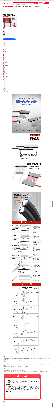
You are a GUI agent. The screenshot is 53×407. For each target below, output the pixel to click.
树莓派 (19, 4)
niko (23, 4)
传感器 (21, 4)
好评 (3, 403)
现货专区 (15, 6)
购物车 (47, 3)
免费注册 (27, 0)
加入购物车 (4, 81)
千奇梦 (5, 89)
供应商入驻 (30, 6)
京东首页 (5, 0)
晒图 (3, 402)
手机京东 (49, 0)
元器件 (3, 7)
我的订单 (30, 0)
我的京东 (32, 0)
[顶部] (52, 405)
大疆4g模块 (28, 4)
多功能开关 (4, 10)
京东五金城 (26, 6)
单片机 (25, 4)
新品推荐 (19, 6)
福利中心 (23, 6)
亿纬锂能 (17, 4)
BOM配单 (42, 3)
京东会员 (36, 0)
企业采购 (38, 0)
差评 (3, 404)
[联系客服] (52, 202)
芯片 (30, 4)
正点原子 (14, 4)
